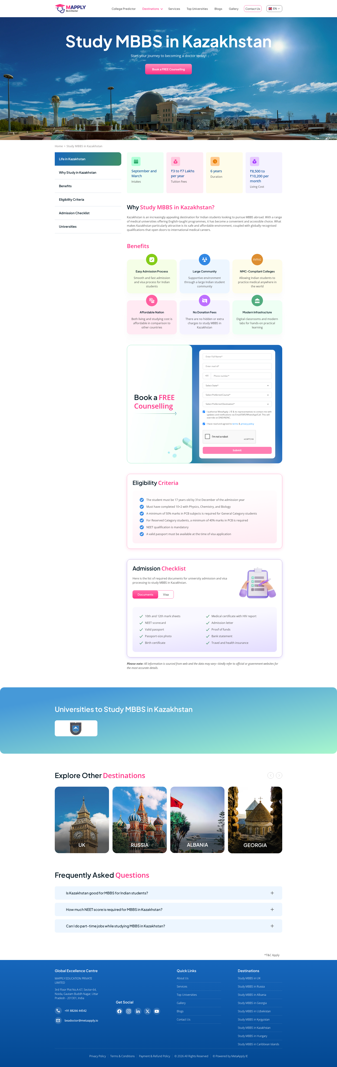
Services (174, 9)
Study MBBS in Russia (251, 986)
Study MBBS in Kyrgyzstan (254, 1019)
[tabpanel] (205, 630)
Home (59, 146)
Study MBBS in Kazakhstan (84, 146)
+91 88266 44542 (76, 1011)
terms (235, 423)
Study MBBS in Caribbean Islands (258, 1044)
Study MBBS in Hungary (252, 1036)
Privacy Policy (97, 1056)
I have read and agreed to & (230, 423)
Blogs (218, 9)
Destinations (150, 9)
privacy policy (247, 423)
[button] (270, 775)
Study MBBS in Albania (252, 995)
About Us (182, 978)
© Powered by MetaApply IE (230, 1056)
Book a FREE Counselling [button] (168, 69)
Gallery (234, 9)
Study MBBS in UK (249, 978)
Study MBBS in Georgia (252, 1003)
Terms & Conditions (122, 1056)
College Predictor (124, 9)
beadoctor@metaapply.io (81, 1020)
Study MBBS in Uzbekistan (254, 1011)
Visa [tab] (166, 594)
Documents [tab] (145, 594)
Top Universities (197, 9)
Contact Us (252, 9)
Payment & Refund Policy (154, 1056)
